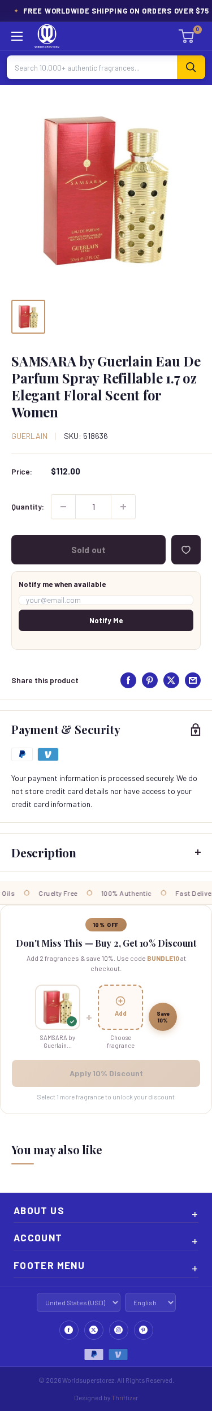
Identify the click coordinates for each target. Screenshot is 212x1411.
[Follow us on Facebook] (69, 1330)
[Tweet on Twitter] (171, 680)
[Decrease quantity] (63, 507)
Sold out (88, 550)
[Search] (191, 67)
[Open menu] (17, 36)
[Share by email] (193, 680)
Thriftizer (124, 1397)
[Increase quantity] (123, 507)
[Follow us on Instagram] (118, 1330)
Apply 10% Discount (106, 1073)
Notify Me (106, 620)
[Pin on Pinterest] (150, 680)
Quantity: (27, 506)
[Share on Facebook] (128, 680)
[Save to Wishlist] (186, 549)
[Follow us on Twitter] (93, 1330)
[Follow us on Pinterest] (143, 1330)
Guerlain (29, 436)
